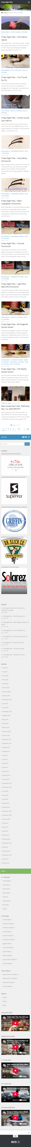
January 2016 (6, 807)
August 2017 (6, 751)
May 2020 (5, 679)
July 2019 (5, 703)
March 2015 (6, 835)
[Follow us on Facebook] (26, 437)
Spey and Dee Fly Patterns (10, 959)
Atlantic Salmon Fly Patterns (10, 974)
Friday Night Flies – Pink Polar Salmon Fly (14, 616)
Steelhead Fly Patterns (9, 982)
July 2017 (5, 755)
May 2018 (5, 719)
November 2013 (7, 855)
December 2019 (7, 699)
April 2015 (5, 831)
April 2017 (5, 767)
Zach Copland (6, 889)
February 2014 (7, 851)
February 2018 (7, 731)
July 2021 (5, 671)
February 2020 (7, 691)
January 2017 (6, 779)
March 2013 (6, 863)
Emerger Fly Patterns (8, 923)
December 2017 (7, 739)
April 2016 (5, 799)
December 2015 (7, 811)
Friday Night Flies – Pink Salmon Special (13, 648)
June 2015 (5, 823)
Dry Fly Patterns (16, 70)
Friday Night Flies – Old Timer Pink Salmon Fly (15, 636)
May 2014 (5, 847)
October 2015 (6, 819)
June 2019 (5, 707)
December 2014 (7, 843)
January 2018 (6, 735)
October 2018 (6, 715)
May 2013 (5, 859)
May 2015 (5, 827)
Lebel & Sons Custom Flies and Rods (11, 453)
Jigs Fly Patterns (7, 951)
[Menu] (29, 2)
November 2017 (7, 743)
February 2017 (7, 775)
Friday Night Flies (7, 2)
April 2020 (5, 683)
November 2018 (7, 711)
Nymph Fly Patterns (17, 317)
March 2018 (6, 727)
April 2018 (5, 723)
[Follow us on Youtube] (23, 437)
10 (19, 429)
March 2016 (6, 803)
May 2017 (5, 763)
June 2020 (5, 675)
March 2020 (6, 687)
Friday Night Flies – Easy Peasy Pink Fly (13, 642)
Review (5, 1001)
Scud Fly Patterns (7, 955)
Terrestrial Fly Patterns (9, 939)
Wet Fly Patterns (15, 364)
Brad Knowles (5, 32)
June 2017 (5, 759)
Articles (5, 997)
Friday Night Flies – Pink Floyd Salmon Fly (14, 630)
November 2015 (7, 815)
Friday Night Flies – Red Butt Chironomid (14, 655)
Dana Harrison (6, 901)
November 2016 (7, 787)
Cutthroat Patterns (17, 360)
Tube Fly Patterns (7, 963)
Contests (4, 403)
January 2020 (6, 695)
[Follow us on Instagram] (29, 437)
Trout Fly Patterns (16, 111)
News (9, 403)
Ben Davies (6, 905)
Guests (5, 909)
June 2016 (5, 791)
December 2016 (7, 783)
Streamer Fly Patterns (17, 362)
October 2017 (6, 747)
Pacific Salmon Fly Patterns (19, 32)
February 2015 (7, 839)
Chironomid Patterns (17, 151)
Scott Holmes (5, 111)
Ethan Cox (5, 897)
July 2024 (5, 668)
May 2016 (5, 795)
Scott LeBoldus (7, 881)
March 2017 (6, 771)
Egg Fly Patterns (7, 943)
